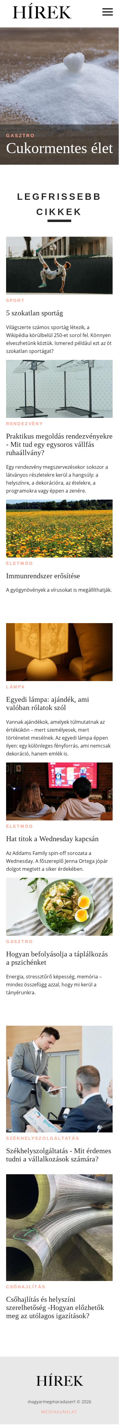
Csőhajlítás (26, 1286)
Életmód (19, 563)
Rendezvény (24, 423)
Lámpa (15, 686)
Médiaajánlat (59, 1412)
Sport (15, 300)
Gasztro (20, 135)
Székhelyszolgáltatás (42, 1138)
